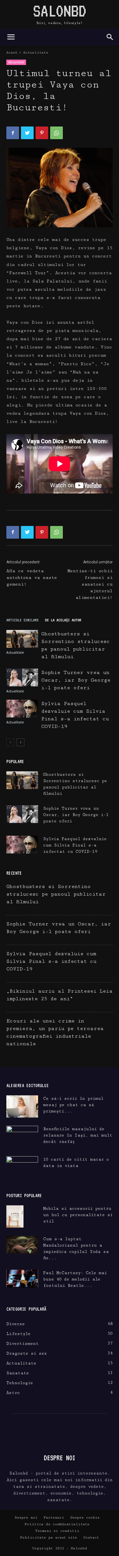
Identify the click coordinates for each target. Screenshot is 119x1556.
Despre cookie (85, 1517)
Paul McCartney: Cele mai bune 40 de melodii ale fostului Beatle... (75, 1279)
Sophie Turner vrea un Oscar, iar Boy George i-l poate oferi (75, 680)
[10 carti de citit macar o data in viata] (22, 1167)
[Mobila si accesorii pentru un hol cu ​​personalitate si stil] (14, 1216)
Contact (91, 1537)
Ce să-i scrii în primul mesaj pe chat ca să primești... (73, 1105)
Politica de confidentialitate (56, 1524)
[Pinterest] (42, 132)
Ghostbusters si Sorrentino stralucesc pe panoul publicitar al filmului (56, 894)
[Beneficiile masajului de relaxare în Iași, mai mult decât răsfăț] (22, 1137)
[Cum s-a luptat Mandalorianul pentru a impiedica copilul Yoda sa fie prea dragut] (22, 1245)
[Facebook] (12, 132)
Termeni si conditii (57, 1531)
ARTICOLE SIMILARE (22, 620)
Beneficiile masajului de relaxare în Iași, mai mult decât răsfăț (77, 1135)
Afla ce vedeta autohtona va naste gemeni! (31, 577)
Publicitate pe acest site (48, 1537)
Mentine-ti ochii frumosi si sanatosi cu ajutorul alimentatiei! (90, 584)
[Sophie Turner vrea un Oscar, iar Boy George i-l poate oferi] (22, 677)
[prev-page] (10, 742)
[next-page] (20, 742)
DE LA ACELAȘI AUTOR (63, 620)
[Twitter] (27, 132)
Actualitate (35, 52)
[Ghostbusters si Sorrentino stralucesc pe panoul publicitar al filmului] (22, 639)
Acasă (11, 52)
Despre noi (26, 1517)
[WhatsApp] (56, 132)
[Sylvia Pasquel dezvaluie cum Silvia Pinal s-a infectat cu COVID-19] (22, 708)
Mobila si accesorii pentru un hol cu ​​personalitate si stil (78, 1215)
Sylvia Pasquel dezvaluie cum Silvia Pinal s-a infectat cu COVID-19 (75, 845)
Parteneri (53, 1517)
